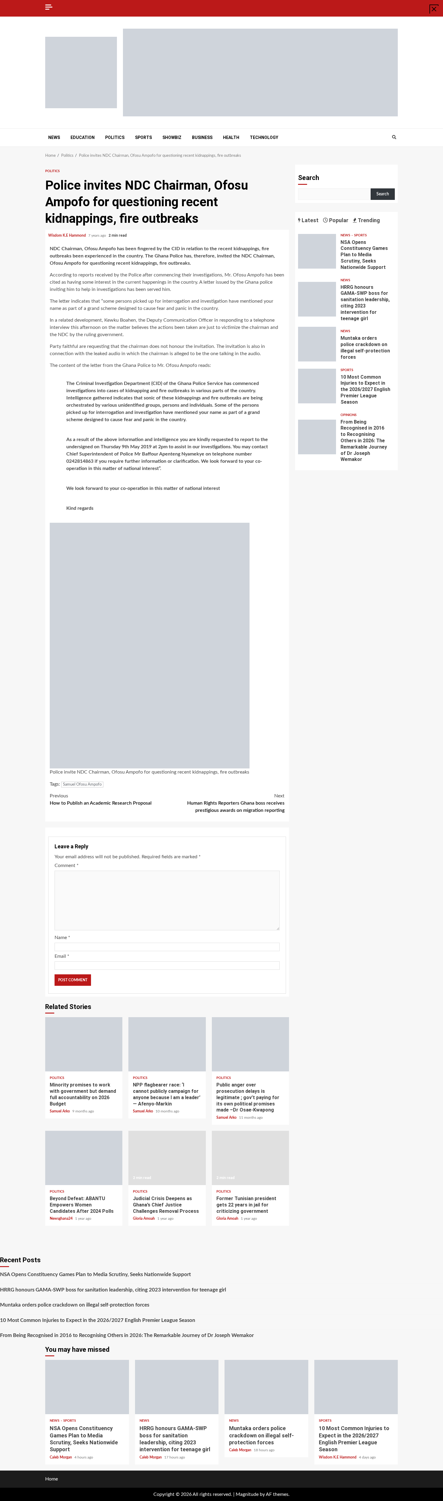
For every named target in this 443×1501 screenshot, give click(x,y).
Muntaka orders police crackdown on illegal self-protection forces (317, 344)
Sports (143, 137)
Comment (67, 865)
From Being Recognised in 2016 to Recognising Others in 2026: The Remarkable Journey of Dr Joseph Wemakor (317, 437)
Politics (114, 137)
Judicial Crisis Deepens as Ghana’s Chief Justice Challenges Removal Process (167, 1158)
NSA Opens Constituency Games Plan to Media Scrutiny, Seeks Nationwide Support (317, 251)
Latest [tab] (309, 220)
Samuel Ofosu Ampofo (82, 785)
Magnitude (247, 1494)
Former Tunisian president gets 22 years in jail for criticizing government (250, 1158)
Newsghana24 (62, 1218)
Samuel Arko (60, 1111)
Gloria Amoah (144, 1218)
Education (83, 137)
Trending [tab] (368, 220)
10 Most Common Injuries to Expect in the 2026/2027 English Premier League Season (317, 386)
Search (308, 177)
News (54, 137)
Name (62, 937)
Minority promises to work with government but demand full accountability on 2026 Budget (83, 1044)
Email (62, 956)
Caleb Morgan (61, 1457)
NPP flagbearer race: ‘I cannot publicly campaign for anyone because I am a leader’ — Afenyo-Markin (167, 1044)
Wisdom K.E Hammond (67, 235)
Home (51, 1479)
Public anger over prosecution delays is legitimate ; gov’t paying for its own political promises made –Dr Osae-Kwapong (250, 1044)
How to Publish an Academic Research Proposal (101, 799)
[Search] (394, 137)
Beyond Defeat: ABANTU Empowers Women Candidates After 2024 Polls (83, 1158)
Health (231, 137)
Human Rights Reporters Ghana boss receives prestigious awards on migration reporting (235, 803)
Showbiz (171, 137)
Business (202, 137)
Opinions (349, 415)
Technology (264, 137)
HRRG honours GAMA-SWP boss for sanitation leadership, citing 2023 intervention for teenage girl (317, 299)
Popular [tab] (338, 220)
